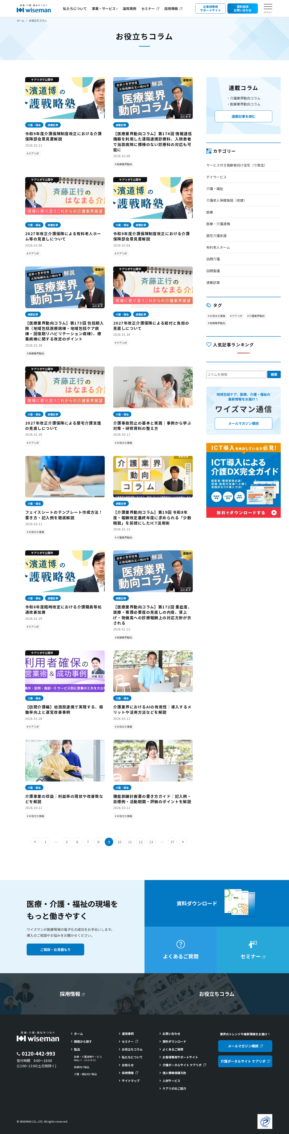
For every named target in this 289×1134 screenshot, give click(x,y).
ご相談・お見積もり (55, 949)
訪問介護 (213, 258)
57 (172, 841)
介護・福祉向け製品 (85, 1074)
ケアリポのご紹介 (174, 1088)
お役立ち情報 (124, 442)
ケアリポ (34, 153)
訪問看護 (213, 270)
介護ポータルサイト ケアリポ (182, 1065)
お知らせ (128, 1065)
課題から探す (83, 1041)
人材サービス (171, 1080)
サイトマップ (131, 1080)
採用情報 (171, 8)
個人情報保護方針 (174, 1073)
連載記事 (213, 282)
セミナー (148, 8)
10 (119, 841)
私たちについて (75, 8)
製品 (77, 1049)
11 (130, 841)
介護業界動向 (124, 537)
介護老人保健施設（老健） (226, 200)
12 (141, 841)
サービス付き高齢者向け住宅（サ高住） (236, 165)
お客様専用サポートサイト (180, 1057)
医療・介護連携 (218, 223)
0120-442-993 (38, 1053)
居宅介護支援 (216, 235)
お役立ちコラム (132, 1049)
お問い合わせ (171, 1033)
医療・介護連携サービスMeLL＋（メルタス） (88, 1058)
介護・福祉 (214, 188)
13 (151, 841)
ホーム (20, 20)
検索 (274, 374)
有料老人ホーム (218, 247)
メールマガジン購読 (243, 1045)
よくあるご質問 (172, 1049)
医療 (209, 212)
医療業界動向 (124, 164)
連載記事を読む (243, 116)
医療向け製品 (81, 1067)
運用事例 (129, 8)
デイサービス (216, 176)
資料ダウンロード (174, 1041)
